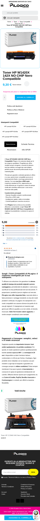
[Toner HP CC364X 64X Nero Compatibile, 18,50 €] (20, 417)
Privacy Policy (31, 477)
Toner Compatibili (25, 21)
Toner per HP (19, 23)
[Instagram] (22, 501)
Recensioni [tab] (11, 150)
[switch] (36, 518)
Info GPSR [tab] (26, 150)
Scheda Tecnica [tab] (27, 144)
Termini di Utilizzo (14, 477)
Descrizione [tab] (10, 144)
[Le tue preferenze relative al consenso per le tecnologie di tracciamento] (2, 391)
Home (9, 21)
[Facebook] (18, 501)
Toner (15, 21)
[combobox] (20, 13)
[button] (2, 6)
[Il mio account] (33, 5)
